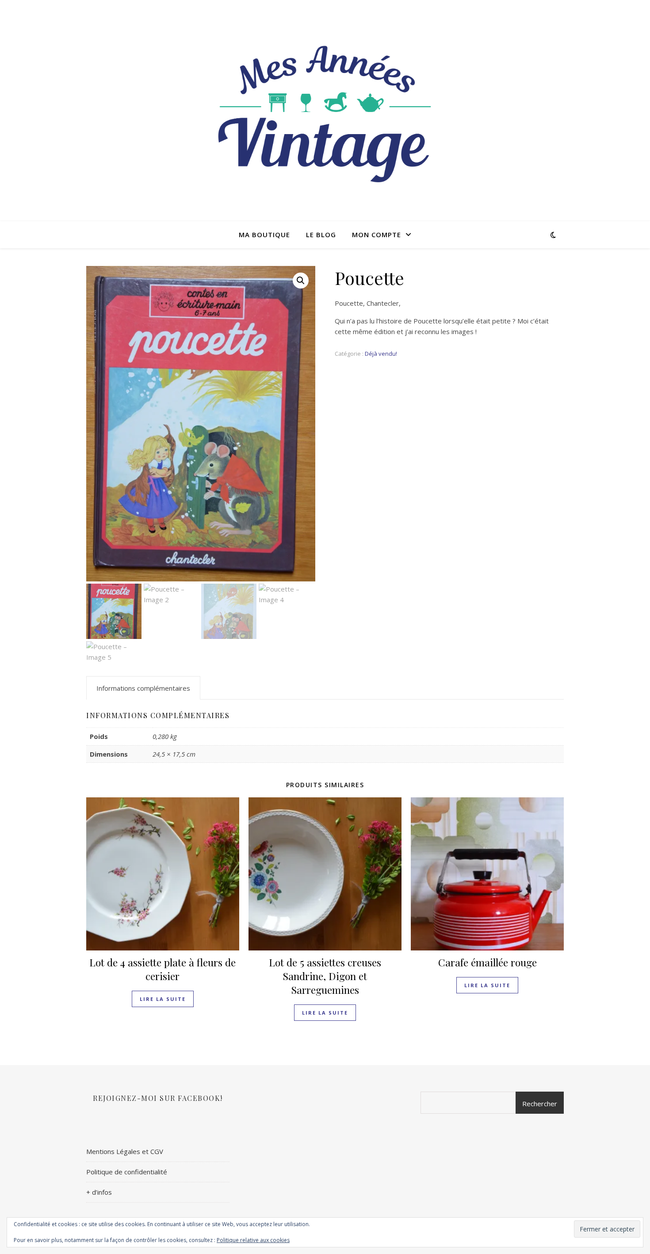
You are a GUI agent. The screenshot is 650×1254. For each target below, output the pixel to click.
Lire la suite (163, 999)
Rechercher (539, 1103)
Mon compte (376, 234)
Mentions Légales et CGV (124, 1151)
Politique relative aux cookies (253, 1240)
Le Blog (321, 234)
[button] (301, 280)
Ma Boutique (264, 234)
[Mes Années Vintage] (325, 110)
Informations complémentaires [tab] (143, 688)
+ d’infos (99, 1192)
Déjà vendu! (381, 354)
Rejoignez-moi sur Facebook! (158, 1098)
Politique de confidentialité (126, 1171)
